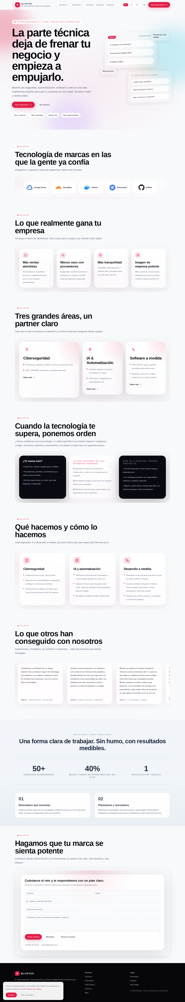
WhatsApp (50, 937)
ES (126, 5)
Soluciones (76, 5)
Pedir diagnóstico (157, 5)
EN (137, 5)
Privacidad (134, 977)
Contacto (110, 5)
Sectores (89, 5)
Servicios (63, 5)
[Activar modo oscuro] (144, 4)
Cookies (133, 981)
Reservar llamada (68, 937)
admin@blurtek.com (49, 945)
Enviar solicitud (33, 937)
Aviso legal (134, 985)
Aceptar (11, 995)
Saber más (27, 377)
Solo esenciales (27, 995)
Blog (86, 993)
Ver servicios (44, 105)
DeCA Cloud (90, 985)
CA (131, 5)
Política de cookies (34, 989)
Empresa (100, 5)
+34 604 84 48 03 (32, 945)
